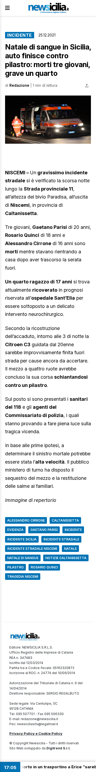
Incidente (19, 35)
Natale (70, 549)
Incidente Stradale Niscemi (32, 549)
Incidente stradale (61, 539)
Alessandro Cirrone (26, 520)
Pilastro (15, 567)
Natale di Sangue (22, 558)
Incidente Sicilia (22, 539)
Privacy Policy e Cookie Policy (35, 733)
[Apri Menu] (7, 8)
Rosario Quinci (44, 567)
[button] (48, 120)
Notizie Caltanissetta (65, 558)
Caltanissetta (65, 520)
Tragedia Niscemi (22, 577)
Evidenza (15, 530)
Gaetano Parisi (44, 530)
